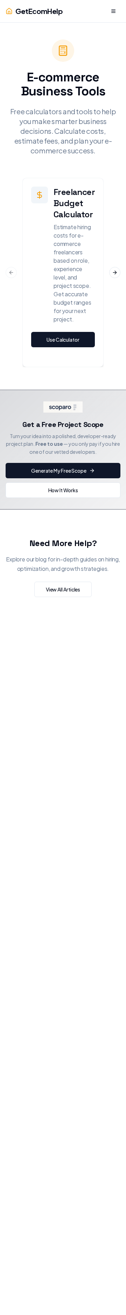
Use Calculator (63, 339)
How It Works (63, 490)
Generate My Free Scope (58, 470)
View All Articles (63, 589)
